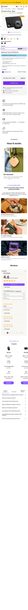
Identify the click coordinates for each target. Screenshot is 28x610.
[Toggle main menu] (26, 6)
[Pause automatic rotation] (26, 2)
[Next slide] (25, 157)
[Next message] (24, 2)
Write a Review (20, 12)
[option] (2, 39)
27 (20, 332)
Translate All (18, 291)
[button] (14, 64)
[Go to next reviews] (22, 333)
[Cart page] (21, 6)
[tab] (5, 391)
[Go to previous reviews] (5, 333)
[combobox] (14, 294)
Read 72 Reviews (13, 12)
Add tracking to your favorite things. (11, 2)
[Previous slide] (3, 157)
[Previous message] (22, 2)
